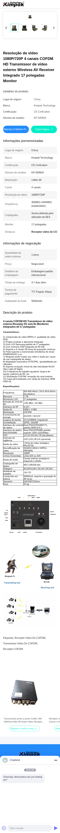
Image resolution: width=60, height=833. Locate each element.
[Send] (55, 828)
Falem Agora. (42, 129)
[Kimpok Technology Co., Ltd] (14, 4)
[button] (7, 700)
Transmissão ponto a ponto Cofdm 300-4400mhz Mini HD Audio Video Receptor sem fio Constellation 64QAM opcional (23, 720)
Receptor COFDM (13, 649)
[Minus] (56, 760)
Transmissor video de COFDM (20, 643)
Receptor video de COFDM (30, 638)
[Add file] (4, 828)
